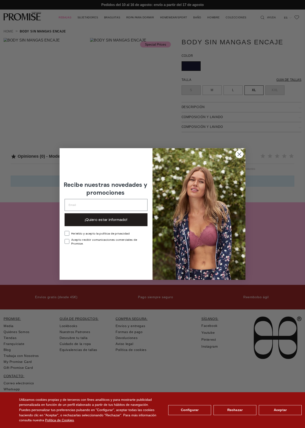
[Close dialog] (239, 154)
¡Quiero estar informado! (106, 219)
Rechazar (235, 410)
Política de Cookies (59, 420)
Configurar (189, 410)
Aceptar (280, 410)
